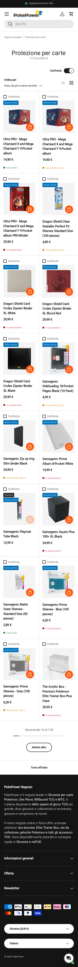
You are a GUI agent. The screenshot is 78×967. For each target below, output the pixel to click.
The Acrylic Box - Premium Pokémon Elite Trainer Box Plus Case (57, 694)
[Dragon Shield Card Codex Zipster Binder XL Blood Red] (58, 281)
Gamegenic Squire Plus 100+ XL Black (58, 534)
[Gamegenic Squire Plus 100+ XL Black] (58, 509)
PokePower (18, 956)
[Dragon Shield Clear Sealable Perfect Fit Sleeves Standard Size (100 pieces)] (58, 199)
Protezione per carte (35, 37)
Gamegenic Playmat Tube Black (17, 534)
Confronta (56, 70)
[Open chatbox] (69, 958)
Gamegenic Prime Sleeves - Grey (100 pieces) (16, 691)
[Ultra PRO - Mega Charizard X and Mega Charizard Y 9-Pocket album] (58, 117)
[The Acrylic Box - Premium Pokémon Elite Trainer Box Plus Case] (58, 664)
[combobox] (39, 24)
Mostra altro (39, 747)
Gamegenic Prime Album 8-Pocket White (57, 461)
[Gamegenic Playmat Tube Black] (19, 509)
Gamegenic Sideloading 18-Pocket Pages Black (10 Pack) (57, 386)
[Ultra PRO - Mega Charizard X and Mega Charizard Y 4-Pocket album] (19, 117)
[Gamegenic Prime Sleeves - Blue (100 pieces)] (58, 582)
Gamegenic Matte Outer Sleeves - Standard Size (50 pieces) (15, 612)
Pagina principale (12, 37)
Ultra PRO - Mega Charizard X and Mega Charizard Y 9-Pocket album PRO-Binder (18, 228)
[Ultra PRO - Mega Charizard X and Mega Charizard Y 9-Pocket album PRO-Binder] (19, 199)
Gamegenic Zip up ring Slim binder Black (18, 461)
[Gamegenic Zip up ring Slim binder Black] (19, 436)
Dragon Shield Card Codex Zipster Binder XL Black (17, 386)
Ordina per (10, 79)
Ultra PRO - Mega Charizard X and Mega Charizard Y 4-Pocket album (18, 146)
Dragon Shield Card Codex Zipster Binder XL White (17, 308)
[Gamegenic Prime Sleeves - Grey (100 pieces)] (19, 664)
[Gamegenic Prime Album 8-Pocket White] (58, 436)
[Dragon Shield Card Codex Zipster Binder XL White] (19, 281)
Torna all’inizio (39, 767)
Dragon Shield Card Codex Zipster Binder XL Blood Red (56, 308)
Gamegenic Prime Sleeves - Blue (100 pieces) (55, 609)
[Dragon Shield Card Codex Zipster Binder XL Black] (19, 358)
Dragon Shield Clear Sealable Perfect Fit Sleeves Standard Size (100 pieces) (57, 229)
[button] (71, 14)
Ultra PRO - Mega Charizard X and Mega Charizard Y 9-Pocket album (57, 146)
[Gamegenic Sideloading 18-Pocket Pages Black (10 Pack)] (58, 358)
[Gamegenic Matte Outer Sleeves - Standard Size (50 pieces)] (19, 582)
